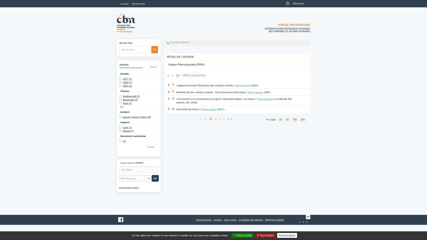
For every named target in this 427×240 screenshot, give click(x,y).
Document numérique (133, 136)
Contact (218, 219)
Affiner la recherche (194, 75)
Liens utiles (230, 219)
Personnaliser (287, 235)
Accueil (125, 3)
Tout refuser (266, 235)
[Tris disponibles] (177, 75)
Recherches (138, 3)
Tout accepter (243, 235)
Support (125, 122)
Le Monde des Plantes (251, 219)
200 (303, 119)
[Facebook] (121, 220)
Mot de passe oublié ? (129, 187)
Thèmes (124, 91)
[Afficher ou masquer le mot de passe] (149, 178)
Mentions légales (274, 219)
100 (295, 119)
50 (287, 119)
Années (124, 73)
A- (300, 222)
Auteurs (124, 112)
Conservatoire (203, 219)
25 (280, 119)
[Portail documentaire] (127, 23)
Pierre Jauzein (243, 85)
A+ (307, 222)
